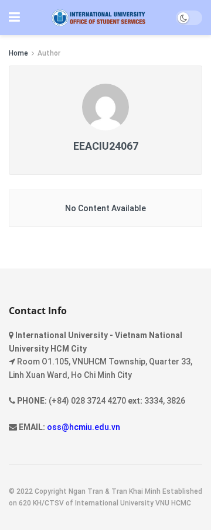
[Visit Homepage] (98, 17)
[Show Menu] (14, 17)
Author (49, 53)
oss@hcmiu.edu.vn (83, 427)
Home (18, 53)
